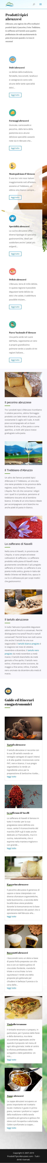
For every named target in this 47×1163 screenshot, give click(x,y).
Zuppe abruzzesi (15, 1095)
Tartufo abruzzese (16, 744)
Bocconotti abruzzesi (17, 952)
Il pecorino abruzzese (18, 402)
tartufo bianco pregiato (28, 643)
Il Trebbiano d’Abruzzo (19, 470)
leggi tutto (15, 95)
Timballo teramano (16, 1024)
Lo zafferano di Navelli (18, 544)
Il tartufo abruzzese (16, 619)
